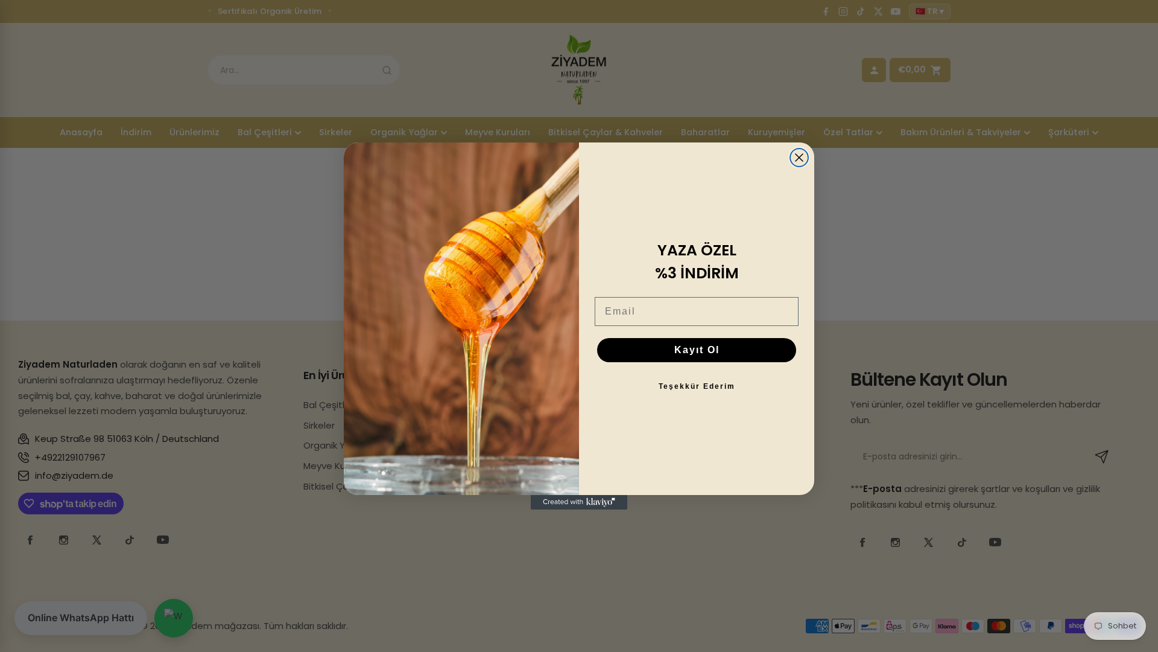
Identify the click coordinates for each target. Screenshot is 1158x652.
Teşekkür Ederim (697, 386)
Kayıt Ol (697, 350)
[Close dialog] (799, 158)
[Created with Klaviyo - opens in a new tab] (579, 502)
